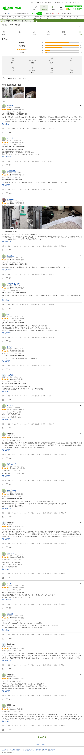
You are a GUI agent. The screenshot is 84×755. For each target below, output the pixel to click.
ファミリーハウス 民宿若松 (11, 25)
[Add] (79, 26)
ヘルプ (32, 2)
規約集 (45, 750)
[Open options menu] (81, 105)
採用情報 (38, 750)
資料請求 (52, 750)
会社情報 (5, 750)
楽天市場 (68, 2)
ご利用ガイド (39, 2)
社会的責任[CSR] (28, 750)
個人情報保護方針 (15, 750)
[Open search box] (4, 78)
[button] (7, 92)
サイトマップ (49, 2)
